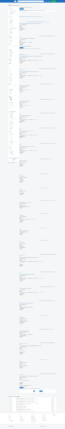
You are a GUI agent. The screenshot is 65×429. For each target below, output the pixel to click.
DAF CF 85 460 (10, 404)
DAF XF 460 (10, 398)
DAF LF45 (21, 189)
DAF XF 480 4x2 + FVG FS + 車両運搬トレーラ (26, 115)
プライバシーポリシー (28, 48)
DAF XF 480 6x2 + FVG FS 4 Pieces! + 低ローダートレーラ (27, 146)
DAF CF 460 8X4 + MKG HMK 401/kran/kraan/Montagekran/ (27, 38)
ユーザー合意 (33, 48)
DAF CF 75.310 (21, 215)
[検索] (18, 1)
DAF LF (20, 229)
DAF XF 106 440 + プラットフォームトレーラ (25, 202)
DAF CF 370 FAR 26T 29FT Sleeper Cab (25, 85)
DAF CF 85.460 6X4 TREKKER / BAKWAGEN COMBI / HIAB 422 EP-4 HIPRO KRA (30, 23)
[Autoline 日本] (11, 1)
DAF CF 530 (10, 409)
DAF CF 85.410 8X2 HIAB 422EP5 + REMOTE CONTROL (27, 274)
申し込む (21, 387)
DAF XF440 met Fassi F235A (23, 160)
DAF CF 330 (10, 406)
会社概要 (10, 416)
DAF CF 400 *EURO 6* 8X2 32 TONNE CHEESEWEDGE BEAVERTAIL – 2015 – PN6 (30, 345)
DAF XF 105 (10, 401)
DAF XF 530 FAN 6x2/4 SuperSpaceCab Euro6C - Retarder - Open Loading (29, 71)
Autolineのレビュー (22, 420)
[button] (20, 30)
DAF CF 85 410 (21, 317)
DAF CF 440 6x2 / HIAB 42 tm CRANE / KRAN (25, 288)
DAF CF (21, 361)
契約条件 (21, 416)
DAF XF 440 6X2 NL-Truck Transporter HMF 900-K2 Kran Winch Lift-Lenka (29, 257)
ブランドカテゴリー (22, 421)
